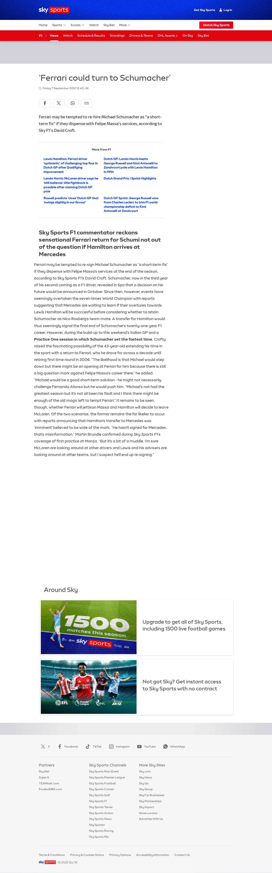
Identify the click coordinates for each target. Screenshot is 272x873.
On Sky (188, 35)
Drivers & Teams (141, 35)
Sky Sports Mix (99, 836)
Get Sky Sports (204, 10)
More (123, 25)
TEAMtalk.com (49, 783)
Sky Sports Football (102, 783)
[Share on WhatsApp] (73, 103)
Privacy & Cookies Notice (87, 854)
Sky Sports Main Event (104, 771)
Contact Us (182, 854)
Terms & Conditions (52, 854)
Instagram (123, 746)
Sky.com (145, 771)
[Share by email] (87, 103)
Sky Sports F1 (98, 801)
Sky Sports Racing (101, 830)
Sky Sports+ (97, 824)
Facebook (71, 746)
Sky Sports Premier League (107, 777)
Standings (117, 35)
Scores (76, 25)
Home (43, 25)
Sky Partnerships (150, 801)
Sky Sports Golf (99, 795)
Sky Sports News (100, 818)
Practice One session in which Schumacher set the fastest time (93, 339)
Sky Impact (146, 807)
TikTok (97, 746)
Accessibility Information (152, 854)
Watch (94, 25)
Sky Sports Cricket (101, 789)
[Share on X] (59, 103)
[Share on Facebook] (45, 103)
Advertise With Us (151, 818)
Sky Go (144, 783)
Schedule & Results (91, 35)
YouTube (150, 746)
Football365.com (50, 789)
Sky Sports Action (101, 813)
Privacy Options (120, 854)
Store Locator (148, 813)
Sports (57, 25)
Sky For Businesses (151, 795)
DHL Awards (167, 35)
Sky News (145, 777)
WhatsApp (177, 746)
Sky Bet (109, 25)
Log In (228, 10)
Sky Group (146, 789)
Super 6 (44, 777)
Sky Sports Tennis (101, 807)
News (54, 35)
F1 (40, 35)
